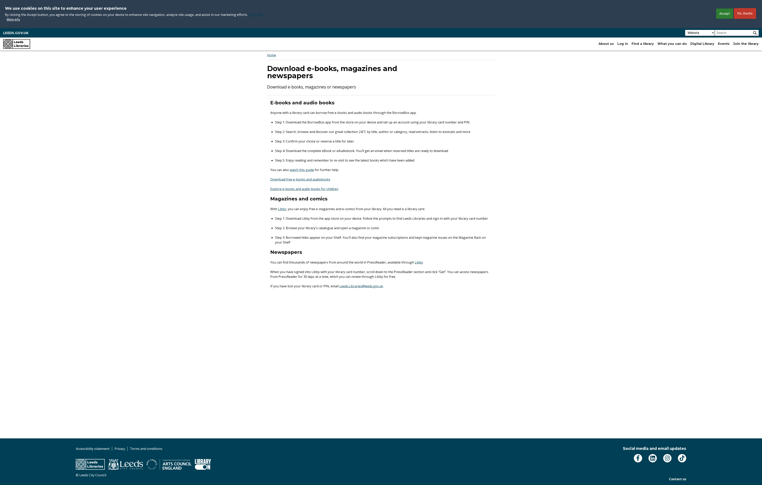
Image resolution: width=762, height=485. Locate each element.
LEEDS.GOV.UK (16, 33)
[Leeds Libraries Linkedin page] (652, 458)
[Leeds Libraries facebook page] (638, 458)
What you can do (672, 44)
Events (723, 44)
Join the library (746, 44)
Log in (622, 44)
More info (255, 15)
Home (271, 55)
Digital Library (702, 44)
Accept (724, 13)
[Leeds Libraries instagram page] (667, 458)
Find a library (643, 44)
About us (606, 44)
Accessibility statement (93, 449)
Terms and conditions (146, 449)
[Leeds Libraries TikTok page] (682, 458)
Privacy (119, 449)
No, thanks (744, 13)
